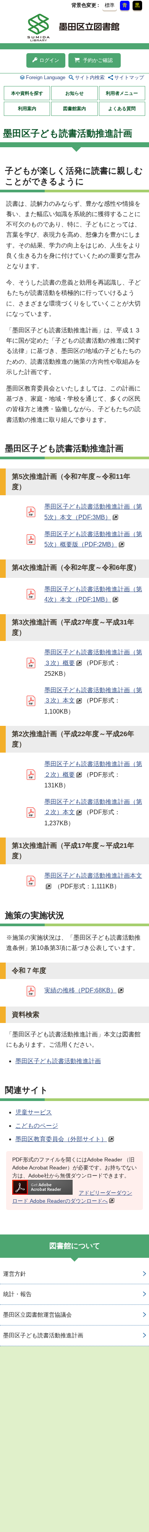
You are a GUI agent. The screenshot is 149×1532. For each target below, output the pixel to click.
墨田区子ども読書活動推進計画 (58, 1061)
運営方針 (14, 1273)
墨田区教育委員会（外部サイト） (61, 1139)
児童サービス (33, 1112)
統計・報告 (17, 1294)
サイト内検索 (90, 77)
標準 (110, 5)
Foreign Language (45, 77)
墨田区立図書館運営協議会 (37, 1314)
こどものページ (36, 1125)
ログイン (49, 60)
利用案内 (27, 108)
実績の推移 (80, 990)
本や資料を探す (27, 93)
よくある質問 (122, 108)
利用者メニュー (122, 93)
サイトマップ (129, 77)
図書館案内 (74, 108)
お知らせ (74, 93)
